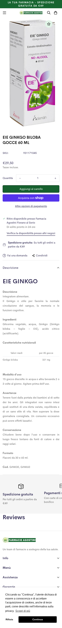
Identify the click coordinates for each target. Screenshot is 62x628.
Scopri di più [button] (22, 611)
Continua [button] (37, 619)
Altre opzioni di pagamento (31, 206)
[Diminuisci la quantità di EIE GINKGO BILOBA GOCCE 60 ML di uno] (20, 178)
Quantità (8, 178)
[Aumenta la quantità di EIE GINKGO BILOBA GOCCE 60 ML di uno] (55, 178)
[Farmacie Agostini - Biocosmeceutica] (31, 12)
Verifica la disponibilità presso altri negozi (31, 233)
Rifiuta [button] (9, 619)
